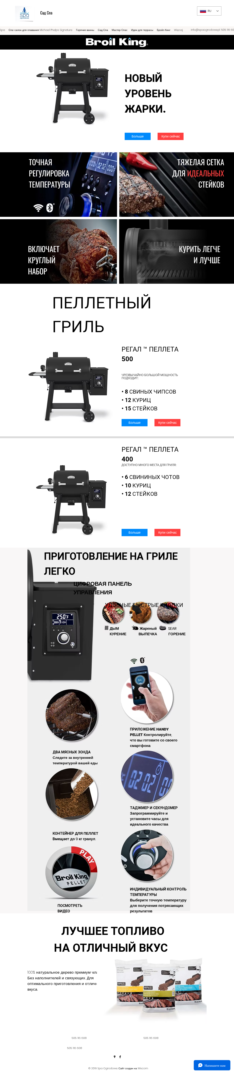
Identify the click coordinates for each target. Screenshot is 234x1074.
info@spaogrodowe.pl (205, 30)
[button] (138, 136)
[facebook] (120, 1057)
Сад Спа (46, 13)
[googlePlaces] (114, 1057)
